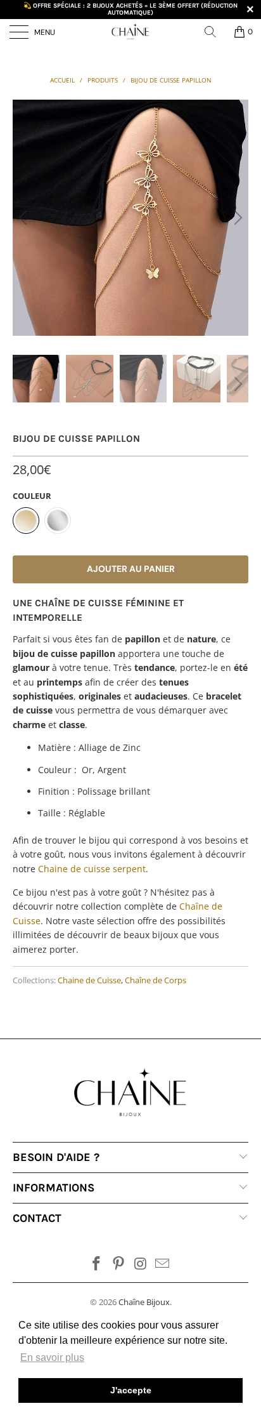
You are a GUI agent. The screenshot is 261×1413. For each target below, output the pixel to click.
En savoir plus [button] (52, 1357)
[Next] (236, 218)
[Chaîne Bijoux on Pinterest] (119, 1264)
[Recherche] (214, 31)
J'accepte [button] (130, 1390)
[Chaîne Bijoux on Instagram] (141, 1264)
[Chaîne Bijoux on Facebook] (96, 1264)
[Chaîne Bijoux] (130, 31)
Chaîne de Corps (155, 980)
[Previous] (24, 218)
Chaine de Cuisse (89, 980)
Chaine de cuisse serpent (92, 869)
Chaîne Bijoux (144, 1302)
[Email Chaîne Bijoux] (162, 1264)
